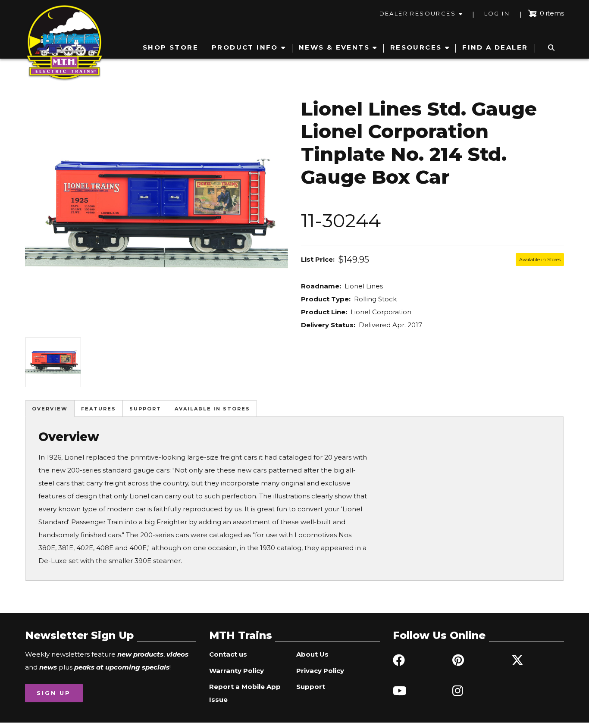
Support (145, 409)
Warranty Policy (236, 671)
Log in (497, 13)
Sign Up (54, 692)
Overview (50, 409)
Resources (416, 47)
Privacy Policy (320, 671)
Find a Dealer (495, 47)
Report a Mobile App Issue (245, 693)
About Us (312, 654)
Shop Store (170, 47)
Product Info (245, 47)
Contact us (228, 654)
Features (98, 409)
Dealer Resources (417, 13)
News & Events (334, 47)
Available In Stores (212, 409)
